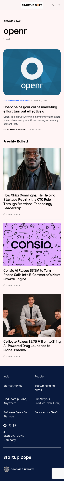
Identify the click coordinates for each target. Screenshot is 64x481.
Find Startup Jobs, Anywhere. (15, 401)
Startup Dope (17, 457)
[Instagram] (14, 425)
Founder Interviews (16, 100)
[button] (5, 5)
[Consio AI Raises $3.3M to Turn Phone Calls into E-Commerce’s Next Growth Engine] (32, 244)
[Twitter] (9, 425)
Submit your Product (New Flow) (47, 401)
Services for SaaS (46, 412)
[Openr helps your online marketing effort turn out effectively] (32, 72)
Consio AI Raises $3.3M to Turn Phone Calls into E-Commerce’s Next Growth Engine (31, 274)
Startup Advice (12, 385)
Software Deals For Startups (15, 414)
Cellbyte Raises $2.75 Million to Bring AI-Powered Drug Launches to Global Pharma (32, 345)
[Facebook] (4, 425)
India (6, 376)
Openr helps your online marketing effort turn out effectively (30, 109)
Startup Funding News (45, 387)
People (39, 376)
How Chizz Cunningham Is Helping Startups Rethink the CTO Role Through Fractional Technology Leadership (29, 201)
